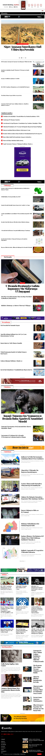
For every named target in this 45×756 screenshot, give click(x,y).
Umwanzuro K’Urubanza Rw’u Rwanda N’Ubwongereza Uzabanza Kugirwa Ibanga (13, 436)
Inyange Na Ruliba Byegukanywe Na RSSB (10, 78)
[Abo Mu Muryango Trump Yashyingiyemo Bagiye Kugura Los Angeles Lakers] (22, 624)
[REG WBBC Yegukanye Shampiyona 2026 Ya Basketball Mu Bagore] (38, 89)
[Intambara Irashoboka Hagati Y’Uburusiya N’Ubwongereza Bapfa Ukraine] (38, 72)
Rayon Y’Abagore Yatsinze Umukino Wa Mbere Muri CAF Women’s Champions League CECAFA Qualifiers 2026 (7, 609)
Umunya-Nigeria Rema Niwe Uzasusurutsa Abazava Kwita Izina (10, 690)
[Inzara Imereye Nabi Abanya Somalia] (38, 345)
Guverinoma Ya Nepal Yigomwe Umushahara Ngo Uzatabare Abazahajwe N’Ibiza (22, 123)
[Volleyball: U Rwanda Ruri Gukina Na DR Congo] (22, 581)
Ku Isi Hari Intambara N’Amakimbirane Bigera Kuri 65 (16, 370)
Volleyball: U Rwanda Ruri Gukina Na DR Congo (21, 587)
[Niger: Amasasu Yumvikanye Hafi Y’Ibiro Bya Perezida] (25, 746)
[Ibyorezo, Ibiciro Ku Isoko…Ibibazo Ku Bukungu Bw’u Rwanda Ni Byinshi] (38, 250)
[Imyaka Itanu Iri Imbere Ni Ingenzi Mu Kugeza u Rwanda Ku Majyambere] (38, 241)
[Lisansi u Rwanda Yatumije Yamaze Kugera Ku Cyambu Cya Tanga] (38, 208)
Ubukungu (7, 185)
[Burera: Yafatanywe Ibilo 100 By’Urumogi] (10, 513)
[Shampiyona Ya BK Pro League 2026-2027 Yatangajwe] (22, 602)
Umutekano (7, 452)
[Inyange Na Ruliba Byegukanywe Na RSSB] (38, 81)
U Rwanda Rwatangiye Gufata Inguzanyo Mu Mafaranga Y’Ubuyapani (22, 288)
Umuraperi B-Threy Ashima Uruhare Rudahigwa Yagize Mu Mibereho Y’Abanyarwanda (38, 656)
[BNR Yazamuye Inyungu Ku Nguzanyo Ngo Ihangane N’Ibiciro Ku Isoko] (38, 64)
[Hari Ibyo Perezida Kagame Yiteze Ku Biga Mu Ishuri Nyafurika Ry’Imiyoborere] (38, 299)
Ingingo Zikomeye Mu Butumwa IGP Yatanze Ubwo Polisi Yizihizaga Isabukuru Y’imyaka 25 (32, 538)
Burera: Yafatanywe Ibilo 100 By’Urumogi (30, 511)
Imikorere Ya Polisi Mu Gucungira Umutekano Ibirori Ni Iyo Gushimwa (32, 458)
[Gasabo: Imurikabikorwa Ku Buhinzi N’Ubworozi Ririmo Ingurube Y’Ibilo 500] (38, 216)
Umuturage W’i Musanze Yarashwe (11, 120)
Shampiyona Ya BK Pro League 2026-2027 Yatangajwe (21, 608)
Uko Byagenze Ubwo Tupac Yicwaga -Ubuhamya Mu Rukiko (37, 669)
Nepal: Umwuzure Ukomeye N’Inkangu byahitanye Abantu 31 (18, 144)
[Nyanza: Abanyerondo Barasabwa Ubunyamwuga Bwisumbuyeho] (10, 486)
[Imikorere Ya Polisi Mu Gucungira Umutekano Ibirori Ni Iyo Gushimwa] (10, 459)
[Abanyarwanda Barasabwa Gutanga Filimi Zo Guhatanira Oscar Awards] (27, 689)
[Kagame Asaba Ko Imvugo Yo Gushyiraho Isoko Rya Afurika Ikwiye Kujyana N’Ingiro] (38, 191)
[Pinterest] (8, 734)
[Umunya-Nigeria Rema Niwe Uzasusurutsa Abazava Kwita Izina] (11, 680)
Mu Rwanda (8, 257)
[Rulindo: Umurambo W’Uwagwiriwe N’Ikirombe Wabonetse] (10, 553)
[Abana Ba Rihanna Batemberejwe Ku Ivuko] (27, 679)
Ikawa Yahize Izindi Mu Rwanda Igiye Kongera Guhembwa (17, 137)
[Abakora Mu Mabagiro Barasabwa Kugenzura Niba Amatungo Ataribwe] (10, 499)
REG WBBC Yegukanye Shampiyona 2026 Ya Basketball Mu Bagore (15, 87)
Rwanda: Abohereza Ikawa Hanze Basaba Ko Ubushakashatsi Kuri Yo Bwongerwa (22, 133)
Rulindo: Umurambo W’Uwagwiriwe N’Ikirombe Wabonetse (32, 551)
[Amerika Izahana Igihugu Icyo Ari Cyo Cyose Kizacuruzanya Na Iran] (38, 336)
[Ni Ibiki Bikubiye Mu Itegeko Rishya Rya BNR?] (38, 199)
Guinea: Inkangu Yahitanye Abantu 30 (11, 361)
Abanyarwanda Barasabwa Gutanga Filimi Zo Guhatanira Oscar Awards (38, 689)
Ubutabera (7, 387)
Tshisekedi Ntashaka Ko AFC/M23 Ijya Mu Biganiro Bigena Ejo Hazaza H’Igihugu (22, 126)
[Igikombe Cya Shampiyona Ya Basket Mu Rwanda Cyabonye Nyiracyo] (37, 581)
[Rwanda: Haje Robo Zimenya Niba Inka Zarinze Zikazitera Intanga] (38, 224)
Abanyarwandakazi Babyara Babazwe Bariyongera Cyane (16, 130)
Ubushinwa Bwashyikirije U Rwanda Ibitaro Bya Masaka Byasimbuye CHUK (21, 116)
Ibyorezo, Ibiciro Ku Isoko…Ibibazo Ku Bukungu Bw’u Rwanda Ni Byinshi (16, 247)
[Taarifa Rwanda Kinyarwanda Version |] (4, 13)
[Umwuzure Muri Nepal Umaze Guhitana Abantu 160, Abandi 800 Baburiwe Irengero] (38, 106)
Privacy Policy (17, 754)
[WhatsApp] (13, 734)
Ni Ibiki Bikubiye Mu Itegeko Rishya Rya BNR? (11, 196)
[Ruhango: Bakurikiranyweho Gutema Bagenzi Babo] (10, 526)
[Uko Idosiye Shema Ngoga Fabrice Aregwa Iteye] (38, 98)
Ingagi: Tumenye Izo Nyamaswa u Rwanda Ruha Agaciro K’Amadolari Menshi (22, 418)
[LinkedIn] (9, 734)
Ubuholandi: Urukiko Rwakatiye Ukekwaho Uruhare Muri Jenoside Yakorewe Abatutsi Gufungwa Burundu (22, 51)
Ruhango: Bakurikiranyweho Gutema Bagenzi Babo (30, 524)
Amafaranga (22, 283)
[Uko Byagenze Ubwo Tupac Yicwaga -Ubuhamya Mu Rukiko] (27, 669)
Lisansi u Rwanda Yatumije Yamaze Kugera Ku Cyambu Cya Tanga (15, 205)
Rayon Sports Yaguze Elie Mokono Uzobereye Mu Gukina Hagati (7, 630)
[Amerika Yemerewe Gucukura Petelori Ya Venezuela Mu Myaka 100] (25, 752)
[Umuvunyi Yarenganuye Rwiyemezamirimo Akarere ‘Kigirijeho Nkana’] (38, 429)
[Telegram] (11, 734)
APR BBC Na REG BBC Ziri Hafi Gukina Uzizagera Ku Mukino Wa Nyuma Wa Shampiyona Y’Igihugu (37, 631)
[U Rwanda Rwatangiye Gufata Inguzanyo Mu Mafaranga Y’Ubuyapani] (22, 271)
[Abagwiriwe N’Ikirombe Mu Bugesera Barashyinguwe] (10, 472)
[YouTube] (5, 734)
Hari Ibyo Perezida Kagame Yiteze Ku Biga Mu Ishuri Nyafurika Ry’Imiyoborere (16, 297)
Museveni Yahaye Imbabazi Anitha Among (13, 140)
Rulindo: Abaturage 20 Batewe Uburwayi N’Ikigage (16, 305)
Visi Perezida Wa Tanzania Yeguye (10, 325)
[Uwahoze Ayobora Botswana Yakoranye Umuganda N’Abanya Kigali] (25, 741)
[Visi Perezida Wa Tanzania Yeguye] (38, 328)
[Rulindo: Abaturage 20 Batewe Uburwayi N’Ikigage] (38, 308)
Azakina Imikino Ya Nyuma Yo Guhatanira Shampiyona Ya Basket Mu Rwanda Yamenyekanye (37, 609)
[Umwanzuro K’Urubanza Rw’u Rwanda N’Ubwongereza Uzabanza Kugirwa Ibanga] (38, 438)
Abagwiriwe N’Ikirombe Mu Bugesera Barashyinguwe (29, 471)
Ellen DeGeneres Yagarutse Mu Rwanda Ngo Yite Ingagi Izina (38, 707)
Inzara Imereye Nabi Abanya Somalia (11, 343)
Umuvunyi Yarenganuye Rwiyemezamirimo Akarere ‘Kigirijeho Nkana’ (16, 427)
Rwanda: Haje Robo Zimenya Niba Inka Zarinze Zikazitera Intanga (15, 222)
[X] (3, 734)
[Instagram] (6, 734)
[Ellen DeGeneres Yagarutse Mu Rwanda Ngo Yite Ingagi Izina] (27, 707)
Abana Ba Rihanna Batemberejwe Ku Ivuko (37, 679)
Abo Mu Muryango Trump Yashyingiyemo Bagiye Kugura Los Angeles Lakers (22, 631)
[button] (39, 754)
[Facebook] (1, 734)
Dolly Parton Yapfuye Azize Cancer (10, 665)
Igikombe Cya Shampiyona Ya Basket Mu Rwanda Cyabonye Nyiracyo (37, 588)
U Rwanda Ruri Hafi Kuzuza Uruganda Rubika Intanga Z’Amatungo (15, 230)
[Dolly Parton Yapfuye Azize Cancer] (11, 656)
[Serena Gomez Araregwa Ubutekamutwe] (27, 699)
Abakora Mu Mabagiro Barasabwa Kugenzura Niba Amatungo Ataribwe (32, 498)
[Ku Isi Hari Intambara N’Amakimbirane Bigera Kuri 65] (38, 372)
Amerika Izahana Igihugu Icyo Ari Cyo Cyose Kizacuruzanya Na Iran (13, 335)
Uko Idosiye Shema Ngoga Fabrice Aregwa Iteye (11, 95)
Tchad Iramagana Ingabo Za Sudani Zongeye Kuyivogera (14, 353)
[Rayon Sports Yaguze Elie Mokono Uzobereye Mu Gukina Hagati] (7, 624)
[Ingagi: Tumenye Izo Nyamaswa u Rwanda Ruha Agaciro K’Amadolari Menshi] (22, 401)
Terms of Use (23, 754)
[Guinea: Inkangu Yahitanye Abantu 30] (38, 363)
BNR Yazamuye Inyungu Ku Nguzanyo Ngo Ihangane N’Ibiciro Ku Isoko (16, 61)
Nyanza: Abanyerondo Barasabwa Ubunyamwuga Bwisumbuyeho (31, 484)
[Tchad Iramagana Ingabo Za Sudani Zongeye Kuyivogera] (38, 354)
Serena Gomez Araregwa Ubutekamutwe (37, 699)
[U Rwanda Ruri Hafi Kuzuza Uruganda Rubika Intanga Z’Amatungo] (38, 233)
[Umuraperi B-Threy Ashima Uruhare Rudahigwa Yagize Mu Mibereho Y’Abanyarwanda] (27, 656)
